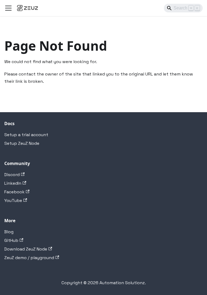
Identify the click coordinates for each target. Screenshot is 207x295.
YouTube (13, 200)
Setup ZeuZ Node (21, 143)
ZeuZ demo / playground (29, 257)
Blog (8, 232)
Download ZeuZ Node (25, 249)
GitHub (11, 240)
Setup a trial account (26, 135)
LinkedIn (12, 183)
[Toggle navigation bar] (8, 8)
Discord (12, 174)
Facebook (14, 192)
